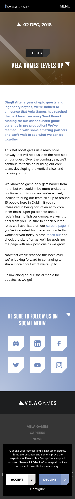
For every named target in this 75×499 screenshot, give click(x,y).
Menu (65, 6)
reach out (54, 234)
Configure (37, 489)
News (37, 438)
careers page (56, 225)
